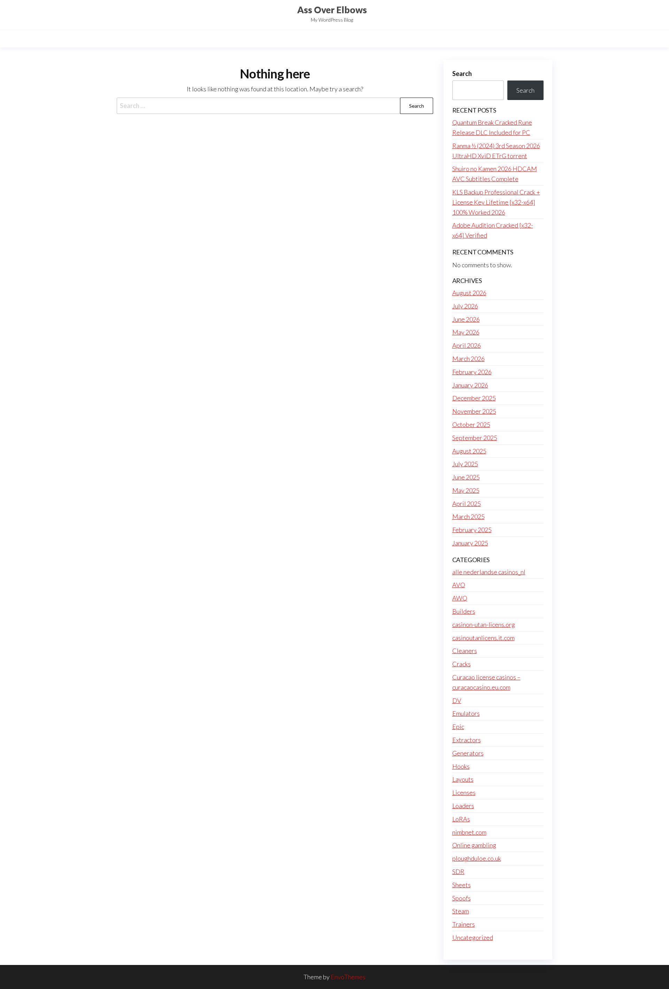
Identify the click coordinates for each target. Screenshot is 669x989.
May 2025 (465, 490)
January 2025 (470, 543)
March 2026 (468, 358)
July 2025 (465, 464)
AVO (458, 585)
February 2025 (472, 530)
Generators (468, 753)
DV (456, 700)
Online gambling (474, 845)
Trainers (463, 924)
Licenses (464, 792)
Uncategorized (472, 937)
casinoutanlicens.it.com (483, 638)
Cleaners (464, 650)
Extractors (466, 740)
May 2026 (465, 332)
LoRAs (461, 819)
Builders (463, 611)
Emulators (466, 713)
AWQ (459, 598)
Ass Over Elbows (332, 9)
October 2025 (471, 424)
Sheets (461, 885)
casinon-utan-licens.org (483, 624)
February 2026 (472, 372)
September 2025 (474, 438)
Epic (458, 726)
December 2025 (474, 398)
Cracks (461, 664)
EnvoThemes (348, 977)
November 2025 (474, 411)
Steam (460, 911)
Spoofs (461, 898)
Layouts (463, 779)
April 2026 (466, 345)
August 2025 (469, 451)
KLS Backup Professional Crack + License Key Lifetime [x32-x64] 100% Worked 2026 (496, 202)
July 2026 (465, 306)
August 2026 (469, 293)
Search (462, 73)
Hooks (461, 766)
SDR (458, 871)
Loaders (463, 806)
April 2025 (466, 503)
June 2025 (466, 477)
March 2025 (468, 516)
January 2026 (470, 385)
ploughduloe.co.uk (476, 858)
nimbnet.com (469, 832)
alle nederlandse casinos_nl (488, 572)
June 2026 (466, 319)
